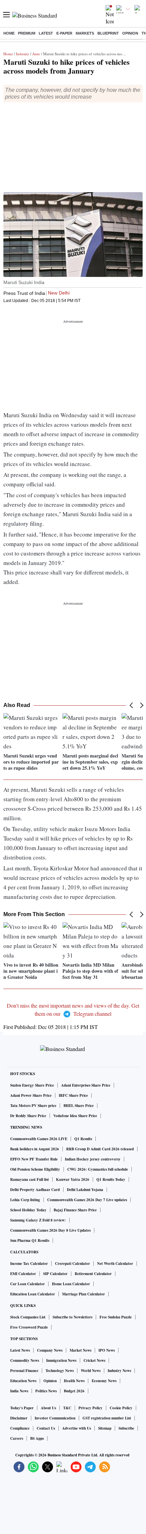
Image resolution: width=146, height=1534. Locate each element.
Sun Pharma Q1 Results (29, 1240)
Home (9, 33)
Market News (80, 1350)
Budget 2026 (74, 1391)
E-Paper (64, 33)
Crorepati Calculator (72, 1263)
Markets (85, 33)
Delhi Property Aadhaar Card (35, 1189)
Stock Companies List (27, 1317)
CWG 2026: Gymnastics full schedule (97, 1169)
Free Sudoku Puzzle (115, 1317)
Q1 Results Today (110, 1179)
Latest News (20, 1350)
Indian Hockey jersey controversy (93, 1159)
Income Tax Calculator (29, 1263)
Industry (22, 53)
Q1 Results (83, 1138)
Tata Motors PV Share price (33, 1105)
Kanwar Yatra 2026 (72, 1179)
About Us (48, 1408)
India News (19, 1391)
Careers (16, 1438)
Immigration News (61, 1360)
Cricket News (94, 1360)
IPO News (106, 1350)
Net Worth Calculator (115, 1263)
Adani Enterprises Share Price (85, 1085)
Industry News (119, 1370)
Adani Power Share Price (31, 1095)
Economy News (104, 1380)
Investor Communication (55, 1418)
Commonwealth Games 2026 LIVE (38, 1138)
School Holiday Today (28, 1210)
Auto (36, 53)
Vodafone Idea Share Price (75, 1115)
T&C (67, 1408)
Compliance (20, 1428)
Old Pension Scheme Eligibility (35, 1169)
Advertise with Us (76, 1428)
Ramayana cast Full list (29, 1179)
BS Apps (37, 1438)
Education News (23, 1380)
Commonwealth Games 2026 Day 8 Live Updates (50, 1230)
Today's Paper (22, 1408)
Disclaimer (19, 1418)
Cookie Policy (121, 1408)
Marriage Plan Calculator (83, 1294)
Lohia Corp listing (25, 1199)
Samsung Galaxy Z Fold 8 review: (38, 1220)
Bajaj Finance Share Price (75, 1210)
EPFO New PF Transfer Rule (34, 1159)
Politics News (46, 1391)
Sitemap (104, 1428)
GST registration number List (107, 1418)
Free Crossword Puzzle (29, 1327)
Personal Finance (24, 1370)
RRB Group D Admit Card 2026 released (100, 1149)
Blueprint (108, 33)
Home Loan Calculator (71, 1283)
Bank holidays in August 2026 (34, 1149)
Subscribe (126, 1428)
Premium (26, 33)
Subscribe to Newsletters (72, 1317)
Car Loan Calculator (27, 1283)
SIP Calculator (55, 1273)
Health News (74, 1380)
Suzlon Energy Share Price (32, 1085)
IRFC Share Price (73, 1095)
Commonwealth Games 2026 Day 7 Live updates (87, 1199)
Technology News (59, 1370)
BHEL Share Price (78, 1105)
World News (91, 1370)
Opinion (130, 33)
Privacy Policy (90, 1408)
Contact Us (46, 1428)
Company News (49, 1350)
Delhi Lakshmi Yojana (85, 1189)
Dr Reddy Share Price (28, 1115)
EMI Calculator (23, 1273)
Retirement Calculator (93, 1273)
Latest (46, 33)
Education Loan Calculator (32, 1294)
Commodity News (24, 1360)
